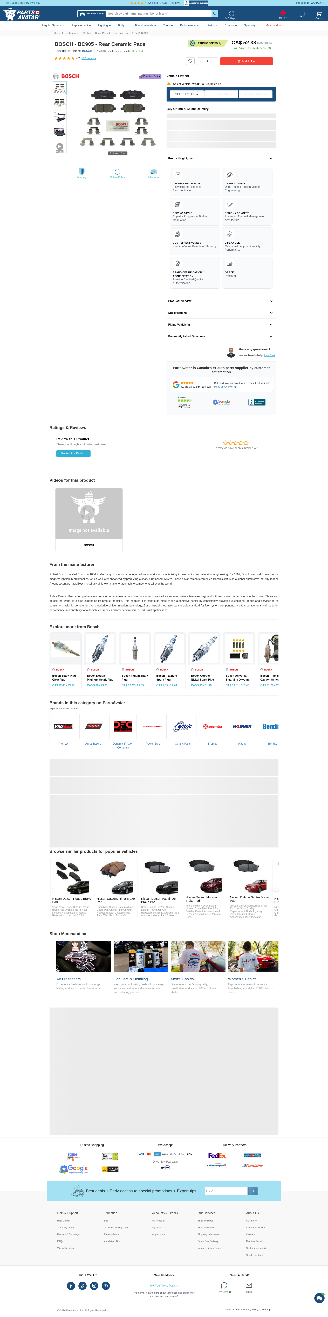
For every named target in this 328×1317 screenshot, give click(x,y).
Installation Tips (112, 1241)
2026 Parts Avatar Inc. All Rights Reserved (83, 1310)
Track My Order (65, 1227)
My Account (158, 1220)
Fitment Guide (111, 1234)
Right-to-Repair (254, 1241)
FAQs (60, 1241)
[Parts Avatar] (39, 14)
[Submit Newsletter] (253, 1191)
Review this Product (73, 453)
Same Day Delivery (208, 1241)
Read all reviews (223, 386)
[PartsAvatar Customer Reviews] (194, 3)
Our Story (251, 1220)
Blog (106, 1220)
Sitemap (266, 1309)
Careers (250, 1234)
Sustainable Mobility (257, 1248)
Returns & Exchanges (69, 1234)
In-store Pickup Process (210, 1248)
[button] (92, 14)
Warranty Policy (65, 1248)
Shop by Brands (206, 1227)
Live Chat (269, 355)
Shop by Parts (205, 1220)
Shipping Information (209, 1234)
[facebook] (71, 1286)
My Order (157, 1227)
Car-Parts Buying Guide (116, 1227)
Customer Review (255, 1227)
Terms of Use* (232, 1309)
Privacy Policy (250, 1309)
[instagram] (94, 1286)
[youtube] (106, 1286)
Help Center (63, 1220)
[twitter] (82, 1286)
